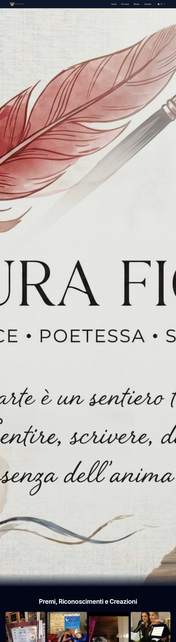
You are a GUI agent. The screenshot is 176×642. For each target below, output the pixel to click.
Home (113, 4)
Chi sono (125, 4)
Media (136, 4)
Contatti (147, 4)
